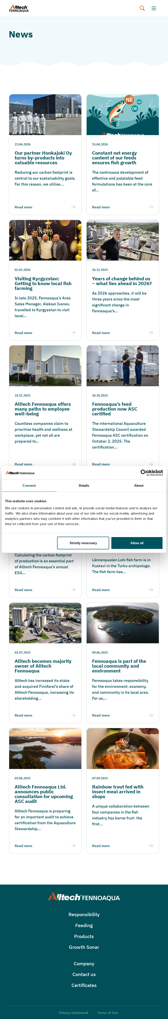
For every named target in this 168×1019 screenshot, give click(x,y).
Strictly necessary (83, 543)
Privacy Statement (73, 1012)
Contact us (84, 974)
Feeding (84, 925)
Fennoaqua (23, 8)
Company (84, 963)
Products (84, 936)
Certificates (84, 985)
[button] (142, 8)
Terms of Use (107, 1012)
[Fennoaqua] (84, 896)
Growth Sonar (84, 947)
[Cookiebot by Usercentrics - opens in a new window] (144, 473)
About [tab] (139, 485)
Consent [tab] (29, 485)
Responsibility (84, 914)
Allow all (137, 543)
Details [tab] (84, 485)
